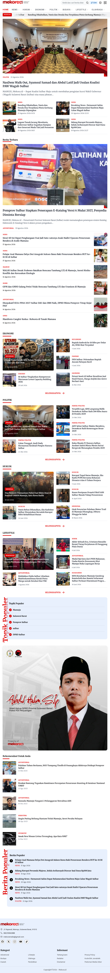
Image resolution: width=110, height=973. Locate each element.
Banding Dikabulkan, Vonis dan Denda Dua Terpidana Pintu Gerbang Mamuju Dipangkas (56, 15)
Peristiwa (22, 815)
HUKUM (26, 9)
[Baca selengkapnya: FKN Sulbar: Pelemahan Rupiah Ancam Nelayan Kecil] (63, 362)
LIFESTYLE (81, 9)
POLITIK (53, 9)
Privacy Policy (90, 955)
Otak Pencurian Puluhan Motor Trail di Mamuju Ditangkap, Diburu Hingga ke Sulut (89, 511)
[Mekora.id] (13, 924)
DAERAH (21, 374)
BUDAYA (66, 9)
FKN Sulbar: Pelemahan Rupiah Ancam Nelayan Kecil (86, 360)
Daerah (3, 962)
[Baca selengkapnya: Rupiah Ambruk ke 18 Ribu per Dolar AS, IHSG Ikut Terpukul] (63, 345)
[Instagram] (14, 942)
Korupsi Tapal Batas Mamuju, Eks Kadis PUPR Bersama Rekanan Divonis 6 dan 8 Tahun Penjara (87, 477)
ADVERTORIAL (8, 228)
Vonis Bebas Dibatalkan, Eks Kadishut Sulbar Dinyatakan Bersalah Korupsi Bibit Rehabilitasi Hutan (36, 512)
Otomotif (22, 833)
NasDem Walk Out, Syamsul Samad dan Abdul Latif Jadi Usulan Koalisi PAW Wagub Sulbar (51, 84)
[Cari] (87, 3)
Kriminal (76, 506)
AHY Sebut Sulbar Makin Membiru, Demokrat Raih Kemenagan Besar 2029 (88, 428)
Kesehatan (77, 573)
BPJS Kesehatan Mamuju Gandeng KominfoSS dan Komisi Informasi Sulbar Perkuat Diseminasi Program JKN (89, 579)
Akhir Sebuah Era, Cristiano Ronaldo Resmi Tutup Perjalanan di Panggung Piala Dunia (89, 544)
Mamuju (6, 267)
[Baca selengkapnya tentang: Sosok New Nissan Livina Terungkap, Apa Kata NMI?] (9, 838)
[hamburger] (105, 3)
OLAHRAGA (97, 9)
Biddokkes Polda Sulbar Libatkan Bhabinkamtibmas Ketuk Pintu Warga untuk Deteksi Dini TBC (33, 578)
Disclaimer (61, 962)
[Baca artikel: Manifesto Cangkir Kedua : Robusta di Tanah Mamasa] (100, 320)
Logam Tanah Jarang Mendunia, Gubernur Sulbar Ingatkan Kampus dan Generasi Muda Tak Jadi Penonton (36, 125)
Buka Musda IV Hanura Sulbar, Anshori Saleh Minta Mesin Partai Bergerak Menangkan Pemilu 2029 (88, 445)
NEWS (14, 9)
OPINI (5, 316)
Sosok (74, 539)
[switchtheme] (100, 2)
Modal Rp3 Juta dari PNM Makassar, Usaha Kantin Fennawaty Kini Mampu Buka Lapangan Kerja (88, 561)
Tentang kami (62, 955)
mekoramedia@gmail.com (13, 937)
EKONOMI (39, 9)
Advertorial (5, 955)
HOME (6, 9)
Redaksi (60, 958)
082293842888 (9, 933)
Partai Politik (24, 440)
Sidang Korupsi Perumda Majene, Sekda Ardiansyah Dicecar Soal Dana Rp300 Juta (88, 125)
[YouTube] (20, 942)
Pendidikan (32, 962)
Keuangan (76, 339)
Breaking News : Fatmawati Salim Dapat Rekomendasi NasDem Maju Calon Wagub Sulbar (87, 108)
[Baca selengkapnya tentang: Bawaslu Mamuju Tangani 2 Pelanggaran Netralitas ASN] (9, 803)
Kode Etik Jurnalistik (92, 958)
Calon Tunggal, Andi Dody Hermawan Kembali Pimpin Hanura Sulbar (35, 445)
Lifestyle (31, 955)
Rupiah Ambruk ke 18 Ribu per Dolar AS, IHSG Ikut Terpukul (89, 343)
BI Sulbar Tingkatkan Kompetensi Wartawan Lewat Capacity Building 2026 (34, 379)
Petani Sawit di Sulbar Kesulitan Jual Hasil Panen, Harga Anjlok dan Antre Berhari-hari (89, 378)
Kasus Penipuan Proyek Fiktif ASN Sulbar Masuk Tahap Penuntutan (88, 493)
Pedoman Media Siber (93, 962)
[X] (8, 942)
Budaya (3, 958)
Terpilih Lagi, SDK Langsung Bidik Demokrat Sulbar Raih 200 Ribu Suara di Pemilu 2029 (89, 411)
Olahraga (31, 958)
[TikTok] (26, 942)
